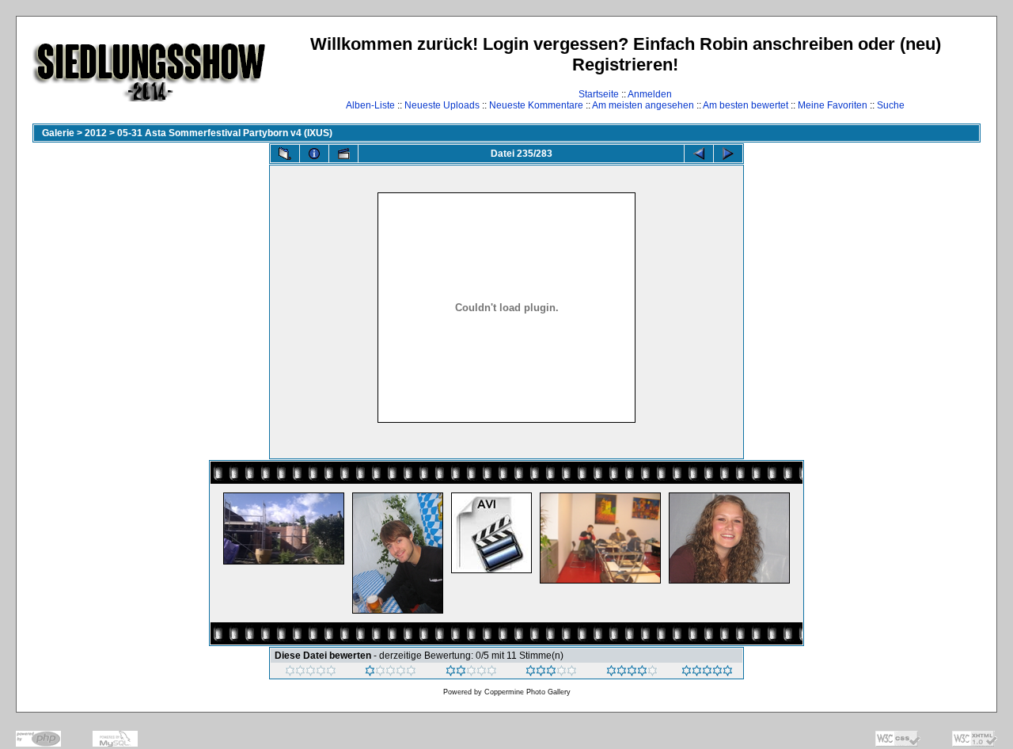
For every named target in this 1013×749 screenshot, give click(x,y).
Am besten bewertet (745, 105)
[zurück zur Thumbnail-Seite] (285, 153)
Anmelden (650, 94)
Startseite (599, 94)
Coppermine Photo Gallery (527, 692)
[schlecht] (390, 673)
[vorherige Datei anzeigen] (699, 153)
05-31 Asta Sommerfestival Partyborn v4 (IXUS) (224, 133)
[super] (707, 673)
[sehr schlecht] (310, 673)
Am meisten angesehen (643, 105)
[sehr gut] (632, 673)
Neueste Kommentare (536, 105)
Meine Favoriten (832, 105)
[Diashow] (343, 153)
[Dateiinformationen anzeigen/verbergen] (314, 153)
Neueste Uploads (442, 105)
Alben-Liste (370, 105)
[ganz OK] (471, 673)
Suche (891, 105)
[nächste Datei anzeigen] (728, 153)
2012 (96, 133)
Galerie (58, 133)
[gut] (551, 673)
